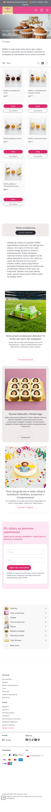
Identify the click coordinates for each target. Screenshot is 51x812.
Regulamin (5, 706)
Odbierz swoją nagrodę (9, 694)
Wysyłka (5, 682)
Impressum (5, 716)
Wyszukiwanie (7, 679)
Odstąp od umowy (8, 728)
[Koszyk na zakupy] (41, 10)
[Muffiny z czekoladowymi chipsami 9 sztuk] (38, 85)
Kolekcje (15, 31)
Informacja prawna (8, 713)
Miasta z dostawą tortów (10, 685)
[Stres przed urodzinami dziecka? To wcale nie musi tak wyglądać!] (25, 311)
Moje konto (6, 697)
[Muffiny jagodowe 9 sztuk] (13, 132)
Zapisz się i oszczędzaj (19, 567)
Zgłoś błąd (5, 691)
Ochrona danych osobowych (11, 719)
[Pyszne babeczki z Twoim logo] (25, 389)
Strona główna (6, 31)
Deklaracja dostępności (9, 722)
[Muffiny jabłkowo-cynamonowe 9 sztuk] (13, 179)
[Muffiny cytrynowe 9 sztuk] (38, 132)
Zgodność (5, 709)
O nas (4, 688)
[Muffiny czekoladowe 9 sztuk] (13, 85)
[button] (3, 798)
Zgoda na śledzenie (8, 725)
